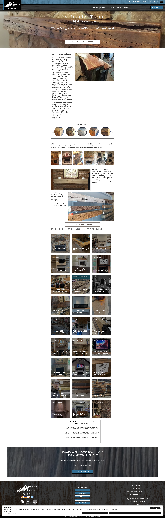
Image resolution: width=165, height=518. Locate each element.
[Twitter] (135, 495)
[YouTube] (137, 495)
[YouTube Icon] (135, 1)
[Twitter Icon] (133, 1)
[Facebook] (131, 495)
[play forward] (111, 132)
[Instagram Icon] (131, 1)
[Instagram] (133, 495)
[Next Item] (112, 158)
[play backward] (53, 132)
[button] (118, 8)
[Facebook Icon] (129, 1)
